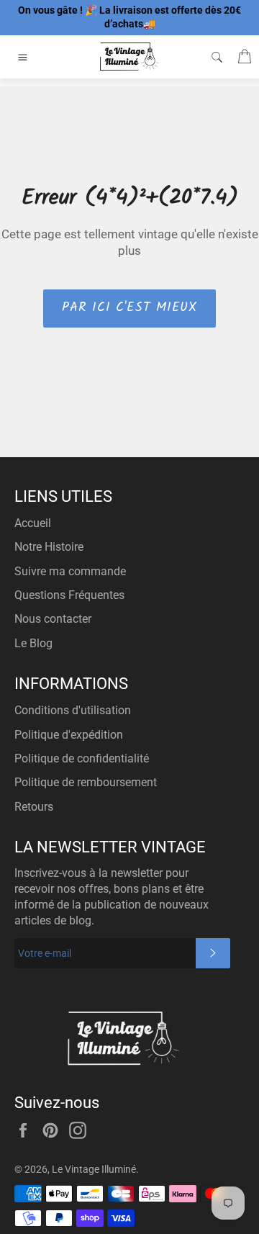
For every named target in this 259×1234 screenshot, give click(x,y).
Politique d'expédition (68, 735)
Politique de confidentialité (81, 758)
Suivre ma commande (70, 571)
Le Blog (33, 643)
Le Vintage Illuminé (94, 1169)
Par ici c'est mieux (129, 307)
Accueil (32, 523)
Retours (33, 807)
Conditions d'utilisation (72, 710)
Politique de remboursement (85, 782)
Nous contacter (52, 619)
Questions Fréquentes (69, 595)
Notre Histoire (48, 547)
